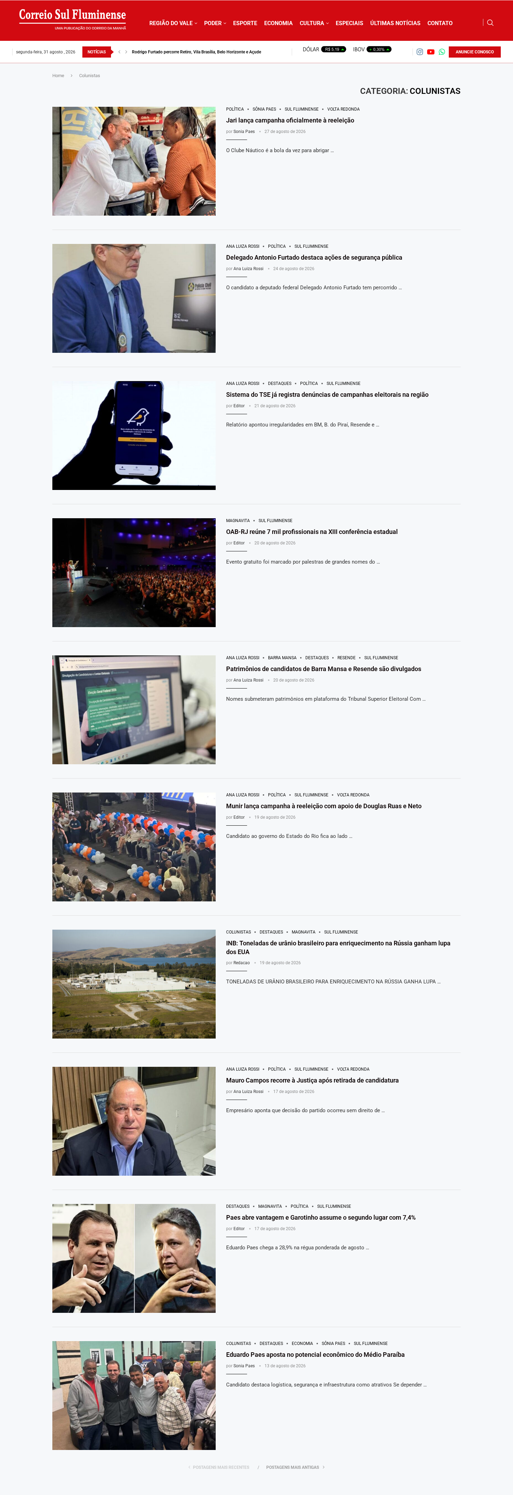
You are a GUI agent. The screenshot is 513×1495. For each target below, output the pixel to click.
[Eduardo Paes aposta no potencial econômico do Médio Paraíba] (134, 1395)
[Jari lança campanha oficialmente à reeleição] (134, 161)
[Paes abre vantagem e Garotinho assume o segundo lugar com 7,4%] (134, 1258)
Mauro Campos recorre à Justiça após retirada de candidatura (312, 1080)
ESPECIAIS (349, 23)
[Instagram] (419, 52)
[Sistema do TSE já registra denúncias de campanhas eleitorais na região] (134, 435)
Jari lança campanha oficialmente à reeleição (290, 120)
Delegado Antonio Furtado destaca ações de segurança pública (314, 257)
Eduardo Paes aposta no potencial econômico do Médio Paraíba (315, 1354)
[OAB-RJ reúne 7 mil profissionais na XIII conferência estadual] (134, 572)
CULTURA (312, 23)
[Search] (490, 22)
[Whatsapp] (441, 52)
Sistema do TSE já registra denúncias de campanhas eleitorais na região (198, 52)
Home (58, 75)
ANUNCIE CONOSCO (475, 52)
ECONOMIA (278, 23)
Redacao (241, 962)
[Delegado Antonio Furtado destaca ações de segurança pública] (134, 298)
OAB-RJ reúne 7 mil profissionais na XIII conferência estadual (312, 531)
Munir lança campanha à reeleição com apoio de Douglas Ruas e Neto (324, 806)
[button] (119, 52)
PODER (213, 23)
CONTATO (440, 23)
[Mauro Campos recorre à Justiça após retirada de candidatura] (134, 1121)
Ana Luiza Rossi (248, 268)
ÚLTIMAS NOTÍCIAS (395, 23)
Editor (239, 405)
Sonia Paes (244, 131)
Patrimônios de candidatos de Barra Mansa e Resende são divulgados (323, 668)
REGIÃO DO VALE (171, 23)
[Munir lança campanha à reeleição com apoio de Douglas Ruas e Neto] (134, 847)
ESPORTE (245, 23)
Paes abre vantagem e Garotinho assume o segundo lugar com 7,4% (321, 1217)
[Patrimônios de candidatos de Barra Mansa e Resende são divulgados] (134, 709)
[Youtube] (431, 52)
